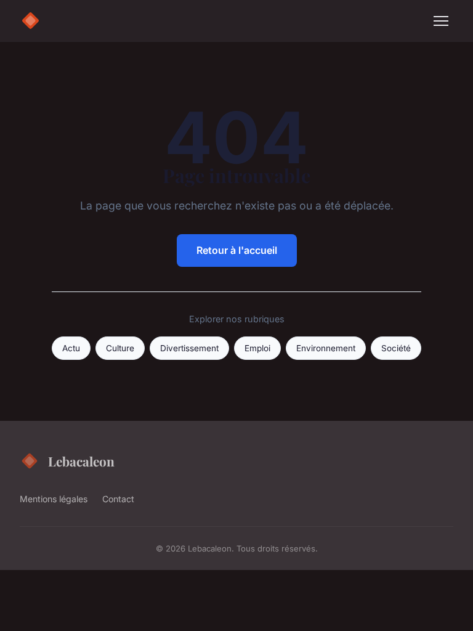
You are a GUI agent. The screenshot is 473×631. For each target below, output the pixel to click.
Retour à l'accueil (236, 250)
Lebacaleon (81, 461)
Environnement (325, 348)
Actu (71, 348)
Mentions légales (53, 499)
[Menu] (441, 21)
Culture (120, 348)
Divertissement (189, 348)
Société (396, 348)
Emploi (257, 348)
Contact (118, 499)
